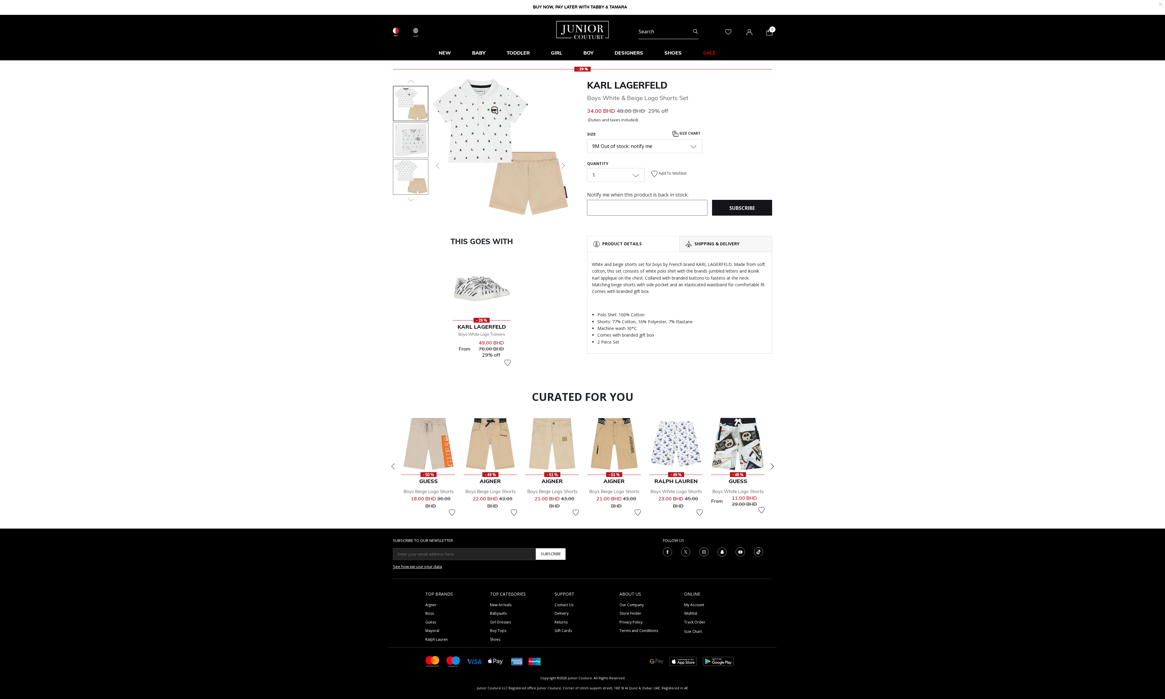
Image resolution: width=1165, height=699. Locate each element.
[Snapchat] (722, 551)
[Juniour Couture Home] (582, 29)
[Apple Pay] (495, 661)
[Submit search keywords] (695, 31)
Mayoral (432, 630)
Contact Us (564, 604)
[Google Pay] (657, 661)
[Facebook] (667, 551)
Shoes (495, 639)
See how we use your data (417, 566)
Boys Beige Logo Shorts (429, 491)
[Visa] (474, 661)
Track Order (694, 622)
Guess (430, 622)
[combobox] (668, 31)
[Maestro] (453, 661)
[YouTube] (740, 551)
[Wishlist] (508, 363)
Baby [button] (478, 53)
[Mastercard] (432, 661)
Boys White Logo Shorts (676, 491)
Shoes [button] (673, 53)
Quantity (597, 163)
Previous (392, 466)
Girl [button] (556, 53)
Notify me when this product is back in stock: (637, 194)
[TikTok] (758, 551)
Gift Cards (563, 630)
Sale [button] (709, 53)
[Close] (1161, 4)
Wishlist (690, 613)
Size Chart (689, 133)
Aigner (431, 604)
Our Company (632, 604)
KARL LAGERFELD (627, 85)
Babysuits (498, 613)
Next (772, 466)
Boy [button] (588, 53)
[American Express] (517, 661)
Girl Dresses (500, 622)
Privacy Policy (631, 622)
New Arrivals (501, 604)
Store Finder (630, 613)
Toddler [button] (518, 53)
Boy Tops (498, 630)
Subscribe (551, 553)
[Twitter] (685, 551)
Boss (429, 613)
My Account (694, 604)
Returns (561, 622)
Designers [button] (629, 53)
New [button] (445, 53)
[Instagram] (703, 551)
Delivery (562, 613)
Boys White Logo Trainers (481, 334)
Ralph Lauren (436, 639)
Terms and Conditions (639, 630)
